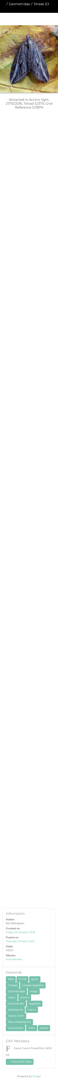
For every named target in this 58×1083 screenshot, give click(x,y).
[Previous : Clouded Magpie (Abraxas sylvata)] (12, 18)
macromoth (15, 1028)
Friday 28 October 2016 (20, 932)
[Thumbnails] (23, 18)
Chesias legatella (33, 985)
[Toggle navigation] (6, 9)
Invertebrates (14, 959)
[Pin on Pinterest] (42, 118)
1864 (11, 979)
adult (34, 979)
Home (4, 4)
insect (11, 997)
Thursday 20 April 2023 (20, 941)
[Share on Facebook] (30, 118)
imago (34, 991)
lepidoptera (15, 1009)
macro (32, 1009)
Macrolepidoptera (19, 1021)
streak (44, 1028)
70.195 (22, 979)
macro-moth (16, 1015)
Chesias (12, 985)
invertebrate (16, 1003)
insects (24, 997)
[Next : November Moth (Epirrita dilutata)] (45, 18)
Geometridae (19, 4)
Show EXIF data (20, 1061)
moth (31, 1028)
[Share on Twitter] (16, 118)
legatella (34, 1003)
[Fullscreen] (34, 18)
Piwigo (37, 1076)
